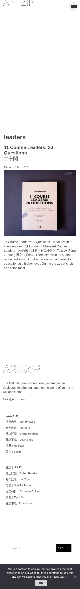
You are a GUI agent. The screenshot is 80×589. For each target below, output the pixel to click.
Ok (41, 582)
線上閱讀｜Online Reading (22, 433)
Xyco (7, 167)
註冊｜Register (15, 445)
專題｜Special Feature (19, 485)
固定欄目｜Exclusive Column (23, 491)
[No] (75, 577)
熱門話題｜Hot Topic (18, 479)
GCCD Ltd (12, 415)
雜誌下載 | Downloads (19, 503)
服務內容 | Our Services (20, 421)
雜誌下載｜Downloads (19, 439)
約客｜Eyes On (15, 497)
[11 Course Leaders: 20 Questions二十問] (40, 235)
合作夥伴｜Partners (18, 427)
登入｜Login (13, 451)
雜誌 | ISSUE (14, 467)
